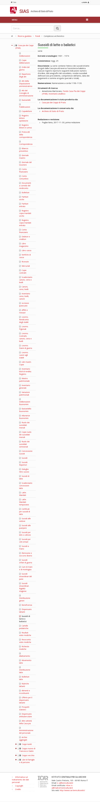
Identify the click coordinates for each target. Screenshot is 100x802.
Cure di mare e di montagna (25, 568)
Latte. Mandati (22, 493)
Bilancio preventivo (23, 149)
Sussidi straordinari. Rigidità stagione (24, 587)
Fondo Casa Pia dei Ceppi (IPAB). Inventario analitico (63, 92)
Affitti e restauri (23, 311)
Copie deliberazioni (24, 61)
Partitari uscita (23, 198)
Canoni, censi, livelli (23, 288)
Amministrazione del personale (26, 731)
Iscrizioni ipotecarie (24, 304)
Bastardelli (25, 100)
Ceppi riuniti (26, 744)
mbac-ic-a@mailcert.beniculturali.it (62, 786)
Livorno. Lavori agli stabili (23, 355)
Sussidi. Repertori (23, 463)
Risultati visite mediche (25, 633)
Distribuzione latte (24, 671)
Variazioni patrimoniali (24, 393)
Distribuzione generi (24, 599)
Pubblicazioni (24, 107)
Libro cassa (26, 250)
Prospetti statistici (24, 708)
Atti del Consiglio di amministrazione (26, 93)
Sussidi (24, 458)
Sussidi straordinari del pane (25, 576)
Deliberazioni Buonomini (24, 403)
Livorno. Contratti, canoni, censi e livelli (25, 337)
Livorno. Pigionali (23, 327)
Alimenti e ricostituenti (24, 691)
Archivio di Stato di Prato (53, 111)
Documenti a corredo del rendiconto (25, 185)
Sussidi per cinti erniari (25, 540)
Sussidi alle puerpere (25, 526)
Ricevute (25, 261)
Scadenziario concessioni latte (25, 485)
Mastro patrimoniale (24, 379)
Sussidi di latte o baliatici (24, 619)
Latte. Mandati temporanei (24, 502)
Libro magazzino (23, 244)
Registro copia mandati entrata (25, 223)
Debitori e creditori (24, 237)
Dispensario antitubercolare (25, 715)
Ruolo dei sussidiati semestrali (24, 444)
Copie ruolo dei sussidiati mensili (25, 434)
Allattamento (24, 656)
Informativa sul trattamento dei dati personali (20, 779)
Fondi (37, 36)
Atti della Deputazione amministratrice (25, 83)
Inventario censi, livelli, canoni (24, 296)
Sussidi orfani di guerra (25, 561)
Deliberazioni (24, 56)
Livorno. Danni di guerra (25, 346)
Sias (14, 2)
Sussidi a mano (24, 547)
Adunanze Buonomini (24, 416)
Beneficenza (26, 605)
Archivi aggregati (23, 738)
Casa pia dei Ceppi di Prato (54, 102)
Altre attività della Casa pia (25, 722)
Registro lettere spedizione (24, 118)
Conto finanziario (23, 170)
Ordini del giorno (24, 68)
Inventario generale (24, 386)
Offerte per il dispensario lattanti (25, 700)
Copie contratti (22, 271)
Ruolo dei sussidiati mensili (24, 425)
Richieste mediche (24, 647)
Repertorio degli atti (25, 75)
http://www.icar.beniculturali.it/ (72, 790)
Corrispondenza (25, 144)
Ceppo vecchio (27, 755)
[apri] (16, 744)
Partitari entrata (23, 205)
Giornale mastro (24, 156)
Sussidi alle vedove (25, 519)
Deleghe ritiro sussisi (24, 470)
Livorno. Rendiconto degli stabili (24, 319)
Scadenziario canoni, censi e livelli (25, 280)
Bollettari (25, 192)
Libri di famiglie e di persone (27, 761)
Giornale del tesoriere (25, 163)
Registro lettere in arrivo (25, 126)
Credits (18, 789)
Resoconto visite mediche (25, 640)
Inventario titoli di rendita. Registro (25, 371)
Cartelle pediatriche (23, 627)
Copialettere (26, 111)
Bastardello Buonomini (25, 409)
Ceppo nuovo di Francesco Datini (27, 749)
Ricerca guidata (24, 36)
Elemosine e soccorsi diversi (25, 554)
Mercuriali (25, 266)
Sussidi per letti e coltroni (25, 533)
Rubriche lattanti (24, 684)
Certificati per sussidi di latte (24, 511)
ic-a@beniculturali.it (65, 783)
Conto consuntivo (23, 177)
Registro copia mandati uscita (25, 213)
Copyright (19, 786)
